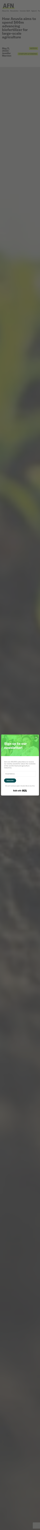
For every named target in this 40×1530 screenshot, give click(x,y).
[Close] (36, 737)
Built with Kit (20, 790)
